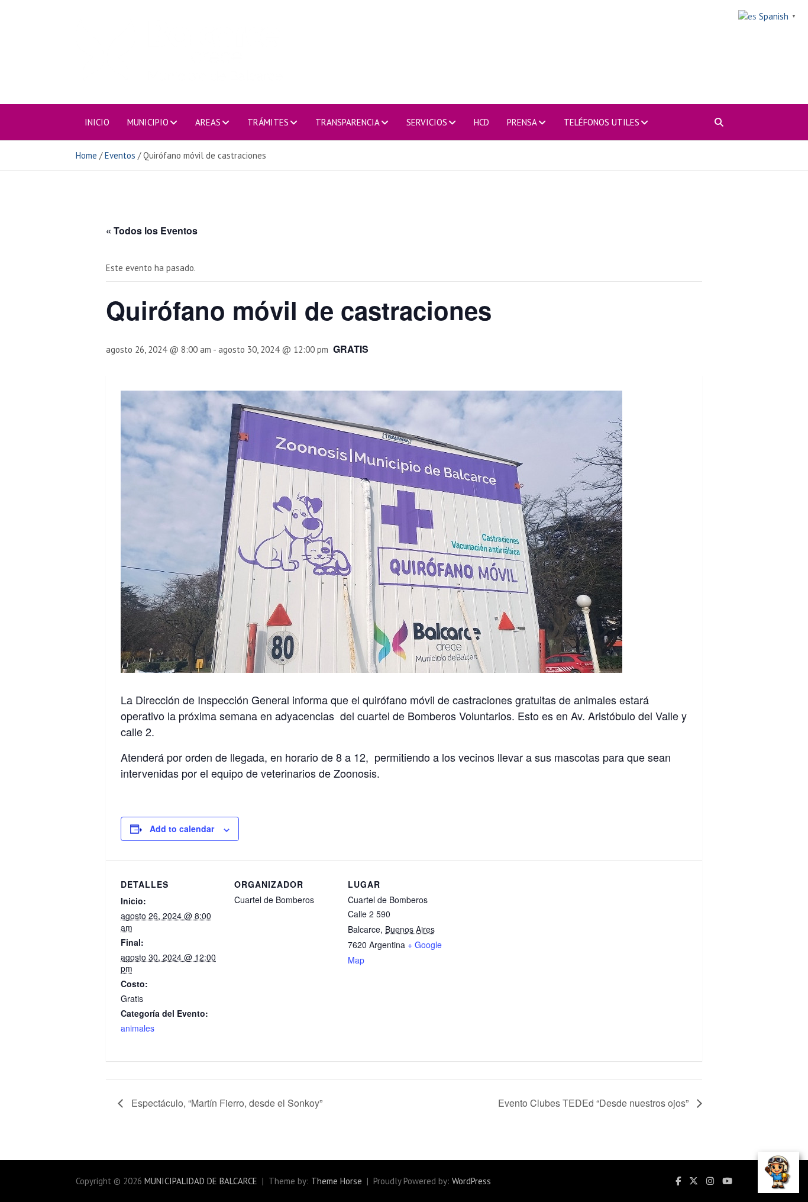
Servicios (426, 122)
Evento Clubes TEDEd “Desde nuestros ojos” (594, 1103)
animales (137, 1028)
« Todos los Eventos (152, 230)
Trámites (268, 122)
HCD (481, 122)
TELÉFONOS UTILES (601, 122)
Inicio (97, 122)
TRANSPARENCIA (347, 122)
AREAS (208, 122)
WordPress (471, 1181)
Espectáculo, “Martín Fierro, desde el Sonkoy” (225, 1103)
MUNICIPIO (148, 122)
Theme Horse (336, 1181)
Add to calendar (182, 828)
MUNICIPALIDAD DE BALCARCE (200, 1181)
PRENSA (522, 122)
